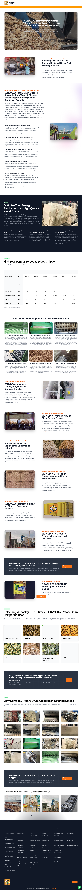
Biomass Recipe (20, 838)
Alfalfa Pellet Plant (57, 857)
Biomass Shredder (32, 845)
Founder (24, 881)
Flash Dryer (31, 850)
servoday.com (69, 830)
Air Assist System (32, 864)
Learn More (44, 78)
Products (43, 2)
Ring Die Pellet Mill (33, 835)
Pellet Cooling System (46, 835)
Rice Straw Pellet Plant (58, 855)
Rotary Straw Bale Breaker (34, 840)
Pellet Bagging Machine (46, 850)
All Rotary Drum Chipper (9, 830)
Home (37, 2)
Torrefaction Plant (57, 850)
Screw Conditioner (45, 830)
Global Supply (14, 881)
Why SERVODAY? (20, 842)
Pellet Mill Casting (20, 845)
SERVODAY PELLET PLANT (50, 813)
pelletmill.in (69, 838)
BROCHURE (41, 596)
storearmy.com (53, 888)
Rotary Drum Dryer (33, 847)
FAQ (69, 680)
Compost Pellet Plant (58, 852)
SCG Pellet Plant (57, 847)
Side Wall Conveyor (33, 857)
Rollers (30, 830)
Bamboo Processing (58, 842)
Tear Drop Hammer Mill (33, 862)
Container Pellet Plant (58, 833)
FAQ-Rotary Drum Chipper (10, 870)
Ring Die (31, 833)
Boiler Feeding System (58, 840)
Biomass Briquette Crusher (34, 859)
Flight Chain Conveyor (33, 867)
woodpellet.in (69, 835)
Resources (19, 855)
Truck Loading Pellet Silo (46, 852)
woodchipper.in (70, 840)
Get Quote (74, 2)
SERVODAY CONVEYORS (69, 813)
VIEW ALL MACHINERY (33, 838)
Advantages (19, 830)
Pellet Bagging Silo (45, 840)
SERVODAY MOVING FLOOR (13, 813)
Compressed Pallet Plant (59, 845)
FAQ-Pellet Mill (20, 852)
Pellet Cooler (44, 833)
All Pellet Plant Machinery (71, 791)
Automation (19, 835)
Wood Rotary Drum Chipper (10, 833)
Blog (28, 881)
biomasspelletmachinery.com (72, 845)
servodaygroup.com (70, 833)
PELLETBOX (56, 835)
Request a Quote (65, 566)
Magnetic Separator (45, 847)
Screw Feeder (44, 845)
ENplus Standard (20, 840)
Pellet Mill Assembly (20, 850)
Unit (19, 272)
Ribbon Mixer (44, 842)
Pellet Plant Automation (46, 855)
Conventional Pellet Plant (59, 838)
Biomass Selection (20, 833)
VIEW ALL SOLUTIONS (58, 830)
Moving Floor (31, 852)
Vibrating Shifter (45, 838)
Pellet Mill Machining (21, 847)
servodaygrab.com (70, 842)
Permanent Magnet (33, 855)
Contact (19, 881)
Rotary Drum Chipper (33, 842)
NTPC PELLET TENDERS (22, 857)
